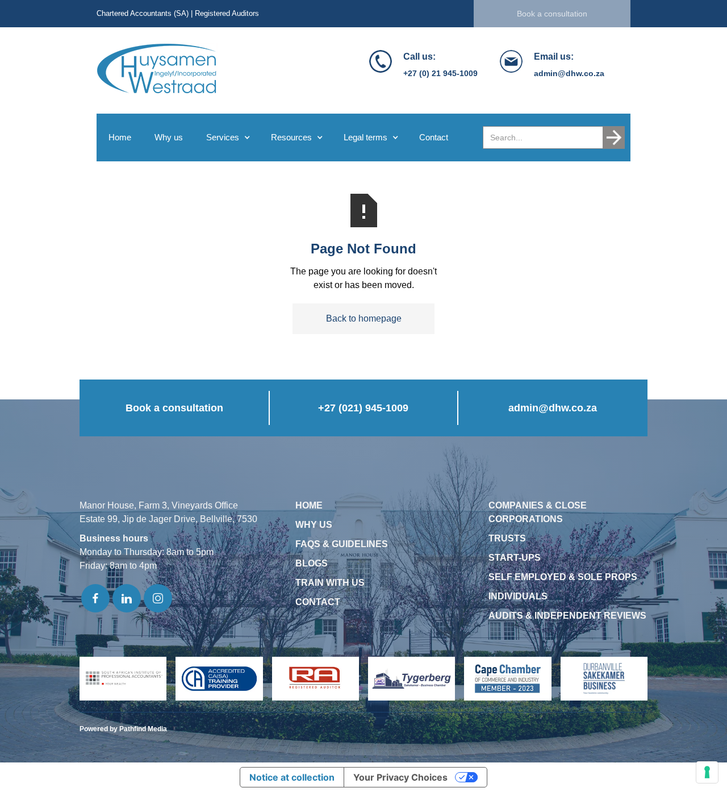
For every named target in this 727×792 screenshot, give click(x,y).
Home (119, 137)
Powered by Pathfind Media (123, 729)
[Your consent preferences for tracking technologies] (707, 772)
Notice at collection (292, 777)
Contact (433, 137)
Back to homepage (364, 318)
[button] (227, 137)
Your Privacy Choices (400, 777)
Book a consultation (552, 13)
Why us (168, 137)
